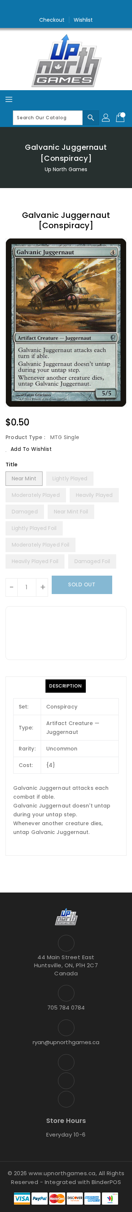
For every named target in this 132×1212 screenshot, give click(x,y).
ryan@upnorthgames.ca (66, 1042)
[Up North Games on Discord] (79, 8)
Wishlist (83, 20)
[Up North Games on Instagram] (66, 8)
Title (12, 464)
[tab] (65, 686)
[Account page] (106, 117)
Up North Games (66, 169)
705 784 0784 (66, 1007)
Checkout (52, 20)
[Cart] (121, 117)
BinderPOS (106, 1182)
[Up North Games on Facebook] (52, 8)
